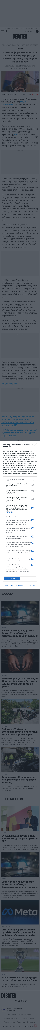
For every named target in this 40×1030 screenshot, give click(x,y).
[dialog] (20, 515)
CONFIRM (12, 578)
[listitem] (20, 480)
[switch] (32, 485)
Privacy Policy (31, 585)
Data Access (20, 585)
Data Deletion (9, 585)
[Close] (36, 445)
